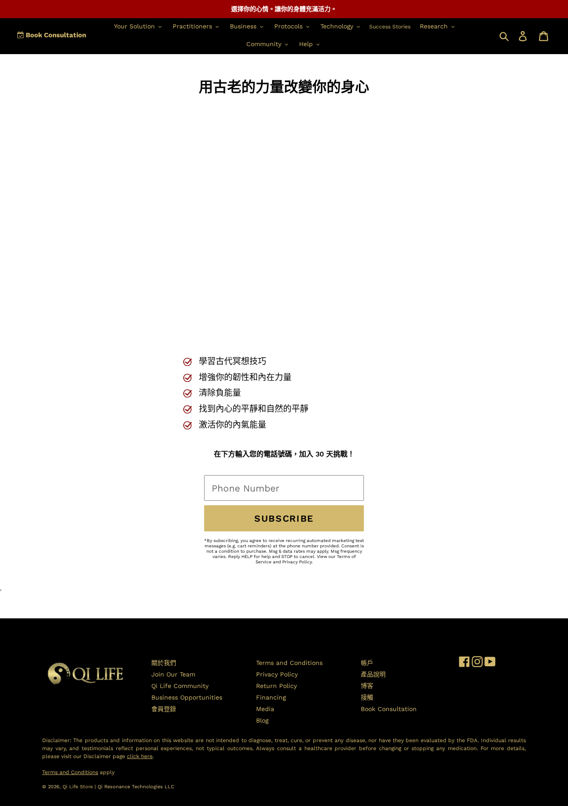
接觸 (367, 697)
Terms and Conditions (289, 662)
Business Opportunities (186, 697)
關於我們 (163, 662)
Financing (271, 697)
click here (140, 756)
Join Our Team (173, 674)
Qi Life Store (79, 787)
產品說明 (373, 674)
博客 (367, 685)
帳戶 (367, 662)
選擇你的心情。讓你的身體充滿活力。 (284, 8)
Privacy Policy (297, 561)
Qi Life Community (180, 685)
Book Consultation (55, 35)
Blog (262, 720)
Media (265, 708)
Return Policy (276, 685)
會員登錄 (163, 708)
